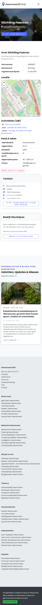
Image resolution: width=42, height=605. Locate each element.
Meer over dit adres (13, 171)
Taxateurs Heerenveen (10, 493)
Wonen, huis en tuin (13, 308)
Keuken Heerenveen (9, 511)
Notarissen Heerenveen (10, 490)
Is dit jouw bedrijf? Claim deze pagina (21, 204)
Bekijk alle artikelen (7, 276)
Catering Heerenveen (10, 432)
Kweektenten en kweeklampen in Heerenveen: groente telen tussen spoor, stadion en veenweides (20, 314)
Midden (9, 189)
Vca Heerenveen (8, 513)
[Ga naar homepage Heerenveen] (13, 4)
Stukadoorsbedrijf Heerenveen (13, 443)
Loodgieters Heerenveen (11, 440)
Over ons (4, 379)
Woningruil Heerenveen (10, 558)
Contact (4, 374)
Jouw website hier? (13, 198)
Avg (2, 385)
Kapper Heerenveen (9, 408)
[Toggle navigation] (38, 4)
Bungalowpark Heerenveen (12, 474)
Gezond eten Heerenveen (11, 416)
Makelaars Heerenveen (10, 498)
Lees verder (9, 340)
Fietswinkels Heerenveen (11, 403)
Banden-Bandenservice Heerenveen (15, 540)
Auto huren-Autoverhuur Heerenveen (16, 537)
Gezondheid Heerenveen (11, 411)
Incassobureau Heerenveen (12, 564)
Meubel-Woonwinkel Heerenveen (14, 461)
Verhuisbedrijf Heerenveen (12, 445)
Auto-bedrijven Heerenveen (12, 535)
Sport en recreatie (12, 124)
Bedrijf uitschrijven (21, 236)
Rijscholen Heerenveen (10, 400)
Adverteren (5, 377)
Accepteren (10, 602)
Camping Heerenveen (10, 466)
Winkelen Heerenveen (10, 458)
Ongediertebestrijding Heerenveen (15, 569)
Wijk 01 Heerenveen (13, 192)
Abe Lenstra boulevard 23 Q (14, 26)
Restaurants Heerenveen (11, 429)
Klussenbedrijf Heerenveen (12, 487)
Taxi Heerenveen (8, 406)
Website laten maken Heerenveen (15, 519)
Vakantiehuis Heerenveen (11, 472)
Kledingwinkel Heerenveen (11, 516)
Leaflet (27, 116)
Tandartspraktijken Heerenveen (14, 437)
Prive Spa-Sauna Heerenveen (13, 561)
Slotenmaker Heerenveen (11, 545)
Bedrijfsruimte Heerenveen (12, 566)
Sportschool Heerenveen (11, 521)
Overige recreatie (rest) (17, 127)
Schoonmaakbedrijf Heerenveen (14, 495)
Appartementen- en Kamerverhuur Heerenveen (20, 464)
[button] (21, 98)
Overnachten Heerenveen (11, 469)
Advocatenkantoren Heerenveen (14, 542)
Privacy (4, 387)
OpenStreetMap (36, 116)
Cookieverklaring (8, 382)
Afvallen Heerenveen (9, 414)
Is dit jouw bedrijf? (14, 34)
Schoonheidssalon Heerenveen (13, 435)
